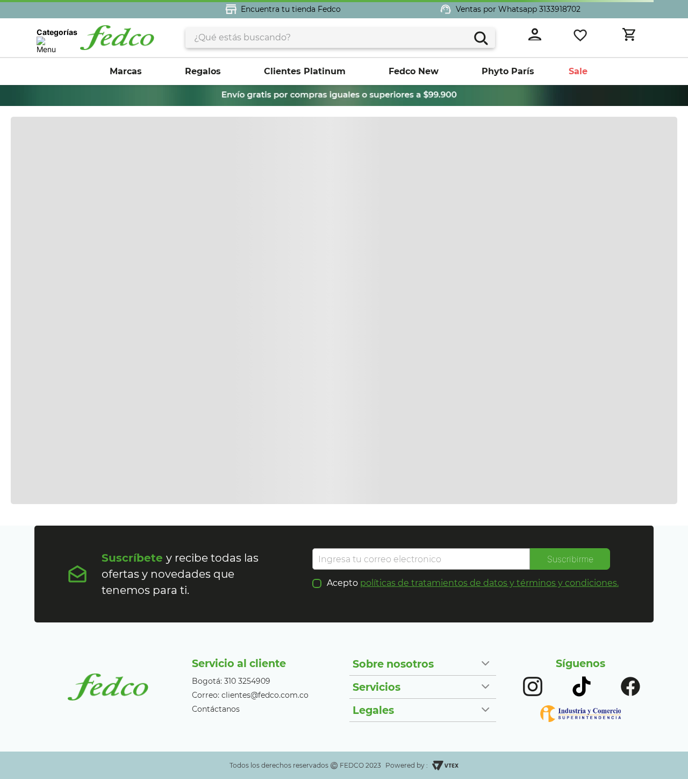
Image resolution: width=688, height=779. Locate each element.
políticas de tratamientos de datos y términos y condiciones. (489, 583)
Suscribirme (570, 559)
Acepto (473, 583)
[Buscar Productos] (480, 37)
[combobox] (340, 37)
